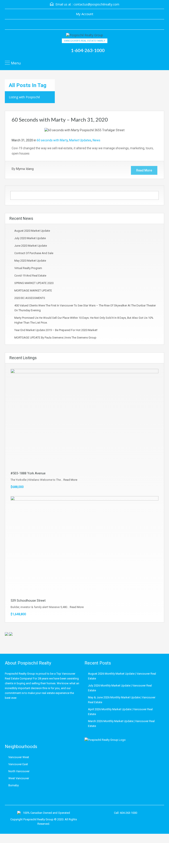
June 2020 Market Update (30, 245)
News (96, 140)
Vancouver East (18, 764)
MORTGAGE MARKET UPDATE (33, 290)
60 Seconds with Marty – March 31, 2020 (60, 119)
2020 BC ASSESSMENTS (29, 298)
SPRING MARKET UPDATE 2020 (33, 283)
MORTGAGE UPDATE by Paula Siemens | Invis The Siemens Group (55, 337)
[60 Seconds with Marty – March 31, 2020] (84, 130)
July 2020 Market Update (30, 238)
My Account (84, 14)
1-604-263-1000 (88, 50)
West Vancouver (18, 778)
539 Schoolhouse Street (28, 601)
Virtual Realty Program (28, 268)
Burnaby (13, 785)
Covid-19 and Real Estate (30, 275)
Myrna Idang (25, 169)
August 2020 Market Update (32, 230)
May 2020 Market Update (30, 260)
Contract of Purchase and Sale (33, 253)
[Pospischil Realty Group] (84, 35)
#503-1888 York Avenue (28, 473)
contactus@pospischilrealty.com (96, 4)
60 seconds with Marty (52, 140)
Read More (144, 170)
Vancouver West (18, 757)
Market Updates (80, 140)
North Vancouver (18, 771)
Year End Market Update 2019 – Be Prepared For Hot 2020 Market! (55, 330)
